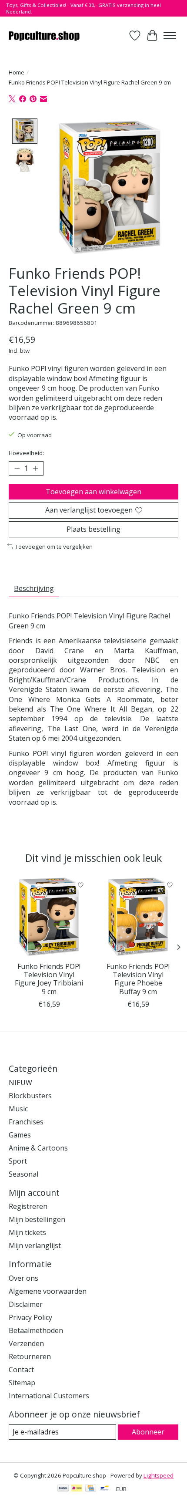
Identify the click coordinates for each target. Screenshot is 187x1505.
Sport (18, 1161)
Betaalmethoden (36, 1330)
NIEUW (20, 1082)
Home (16, 72)
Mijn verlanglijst (35, 1245)
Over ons (23, 1278)
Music (18, 1109)
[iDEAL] (76, 1489)
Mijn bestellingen (37, 1219)
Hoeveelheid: (26, 453)
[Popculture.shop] (44, 35)
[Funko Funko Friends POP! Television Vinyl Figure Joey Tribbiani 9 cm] (49, 917)
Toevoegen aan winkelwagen (93, 491)
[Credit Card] (90, 1489)
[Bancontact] (104, 1489)
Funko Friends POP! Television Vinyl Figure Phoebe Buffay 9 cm (138, 979)
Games (20, 1135)
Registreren (28, 1206)
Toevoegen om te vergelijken (54, 546)
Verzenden (26, 1343)
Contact (21, 1369)
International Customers (49, 1395)
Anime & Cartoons (38, 1148)
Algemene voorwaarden (48, 1291)
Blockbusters (30, 1095)
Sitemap (22, 1382)
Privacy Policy (30, 1317)
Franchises (26, 1122)
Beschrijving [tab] (34, 588)
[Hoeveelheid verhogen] (35, 468)
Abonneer (148, 1432)
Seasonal (23, 1174)
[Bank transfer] (63, 1489)
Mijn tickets (27, 1232)
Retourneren (30, 1356)
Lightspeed (159, 1475)
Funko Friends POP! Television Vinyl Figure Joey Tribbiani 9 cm (49, 979)
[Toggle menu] (169, 35)
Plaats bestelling (93, 529)
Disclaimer (26, 1304)
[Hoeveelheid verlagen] (17, 468)
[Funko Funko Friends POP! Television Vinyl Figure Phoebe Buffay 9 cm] (138, 917)
